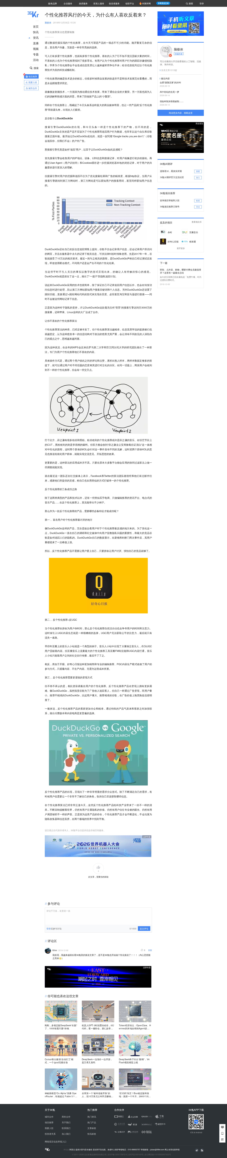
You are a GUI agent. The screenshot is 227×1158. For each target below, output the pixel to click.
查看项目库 (197, 222)
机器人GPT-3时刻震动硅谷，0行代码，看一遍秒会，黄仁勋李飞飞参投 (98, 1027)
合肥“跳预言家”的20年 (170, 82)
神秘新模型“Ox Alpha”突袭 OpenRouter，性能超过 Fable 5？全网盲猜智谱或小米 (61, 1095)
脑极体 (48, 22)
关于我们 (66, 1122)
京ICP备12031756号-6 (117, 1154)
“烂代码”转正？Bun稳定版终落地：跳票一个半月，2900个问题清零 (135, 1095)
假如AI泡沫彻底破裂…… (171, 101)
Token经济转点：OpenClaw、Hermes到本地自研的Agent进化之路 (135, 1027)
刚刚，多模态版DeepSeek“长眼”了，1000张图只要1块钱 (61, 1027)
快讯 (36, 32)
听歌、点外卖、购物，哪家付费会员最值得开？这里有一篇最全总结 (180, 271)
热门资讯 (91, 1116)
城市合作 (49, 1116)
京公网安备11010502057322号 (158, 1154)
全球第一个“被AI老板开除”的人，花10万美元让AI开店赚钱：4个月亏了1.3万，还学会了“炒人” (97, 1095)
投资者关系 (50, 1133)
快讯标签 (91, 1133)
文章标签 (91, 1128)
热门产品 (91, 1122)
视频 (36, 49)
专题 (36, 54)
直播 (36, 43)
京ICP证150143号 (135, 1154)
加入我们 (66, 1133)
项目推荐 (49, 1122)
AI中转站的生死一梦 (169, 91)
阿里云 (72, 1149)
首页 (36, 26)
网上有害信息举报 (172, 1149)
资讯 (36, 37)
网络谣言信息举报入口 (55, 1141)
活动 (36, 60)
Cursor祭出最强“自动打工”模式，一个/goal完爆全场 (59, 1061)
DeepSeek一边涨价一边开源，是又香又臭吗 (97, 1061)
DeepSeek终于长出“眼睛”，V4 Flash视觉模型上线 (134, 1061)
